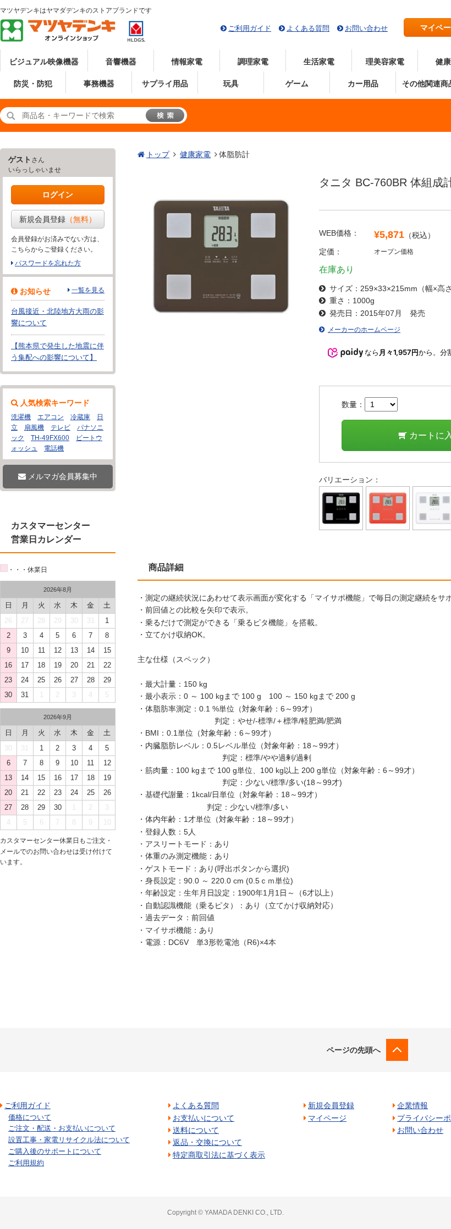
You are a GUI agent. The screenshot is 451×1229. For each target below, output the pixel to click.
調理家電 (253, 61)
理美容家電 (385, 61)
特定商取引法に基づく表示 (219, 1154)
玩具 (231, 83)
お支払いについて (203, 1118)
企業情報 (412, 1105)
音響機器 (121, 61)
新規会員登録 (57, 219)
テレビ (60, 427)
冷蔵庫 (80, 417)
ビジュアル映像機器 (44, 61)
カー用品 (363, 83)
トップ (157, 154)
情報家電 (187, 61)
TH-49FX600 (50, 438)
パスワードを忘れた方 (48, 263)
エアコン (50, 417)
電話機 (54, 448)
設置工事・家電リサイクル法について (69, 1140)
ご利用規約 (26, 1163)
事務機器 (99, 83)
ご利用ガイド (249, 28)
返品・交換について (207, 1142)
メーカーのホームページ (364, 329)
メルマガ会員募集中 (61, 476)
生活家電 (319, 61)
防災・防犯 (33, 83)
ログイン (57, 194)
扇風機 (34, 427)
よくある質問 (308, 28)
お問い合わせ (366, 28)
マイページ (327, 1118)
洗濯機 (21, 417)
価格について (29, 1117)
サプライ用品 (165, 83)
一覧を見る (88, 290)
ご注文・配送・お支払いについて (62, 1128)
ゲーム (297, 83)
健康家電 (195, 154)
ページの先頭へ (354, 1050)
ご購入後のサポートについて (54, 1151)
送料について (196, 1130)
